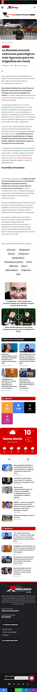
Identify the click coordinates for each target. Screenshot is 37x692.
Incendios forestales (14, 262)
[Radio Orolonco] (12, 7)
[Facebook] (9, 684)
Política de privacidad (8, 632)
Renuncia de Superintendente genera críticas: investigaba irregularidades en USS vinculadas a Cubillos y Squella (23, 492)
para (25, 266)
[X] (14, 684)
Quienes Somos (6, 629)
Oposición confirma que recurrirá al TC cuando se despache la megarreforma (24, 480)
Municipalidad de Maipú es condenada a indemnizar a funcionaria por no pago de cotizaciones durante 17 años (24, 469)
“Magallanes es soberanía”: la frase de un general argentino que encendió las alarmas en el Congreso (9, 383)
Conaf (12, 254)
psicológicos (12, 270)
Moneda (14, 266)
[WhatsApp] (27, 684)
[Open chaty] (31, 678)
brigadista (25, 250)
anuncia (12, 250)
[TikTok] (23, 684)
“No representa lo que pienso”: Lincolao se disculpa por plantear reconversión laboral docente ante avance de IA (27, 358)
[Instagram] (18, 684)
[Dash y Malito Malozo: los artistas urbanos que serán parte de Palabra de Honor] (18, 316)
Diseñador (5, 635)
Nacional (10, 43)
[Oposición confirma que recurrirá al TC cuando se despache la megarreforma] (7, 480)
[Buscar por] (35, 8)
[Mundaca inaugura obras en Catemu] (7, 518)
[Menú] (2, 8)
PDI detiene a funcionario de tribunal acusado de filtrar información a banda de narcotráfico (26, 383)
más (30, 262)
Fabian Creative (27, 679)
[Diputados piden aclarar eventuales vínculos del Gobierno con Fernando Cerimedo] (7, 570)
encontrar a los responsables (16, 158)
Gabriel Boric (19, 258)
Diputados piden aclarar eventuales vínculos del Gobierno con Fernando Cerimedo (22, 571)
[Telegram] (26, 690)
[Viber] (33, 690)
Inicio (5, 43)
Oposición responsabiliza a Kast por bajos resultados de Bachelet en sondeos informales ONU (9, 358)
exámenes (24, 254)
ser (19, 274)
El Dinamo (28, 244)
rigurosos (27, 270)
